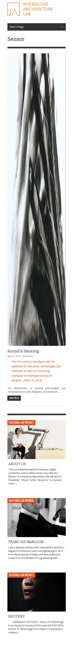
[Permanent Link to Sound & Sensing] (36, 199)
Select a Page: (16, 27)
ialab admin (28, 356)
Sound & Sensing (23, 351)
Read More (14, 398)
